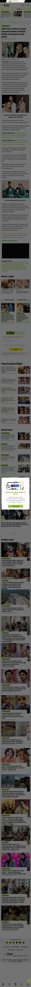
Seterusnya (15, 506)
